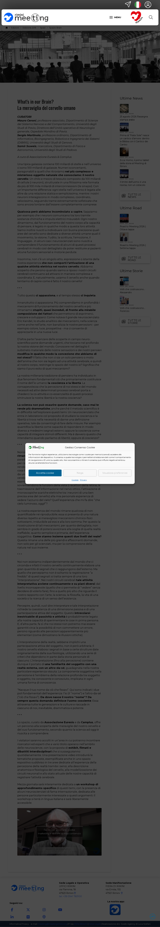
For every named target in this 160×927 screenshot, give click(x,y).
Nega (80, 472)
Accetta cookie (45, 472)
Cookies (75, 480)
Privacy (83, 480)
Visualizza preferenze (115, 472)
